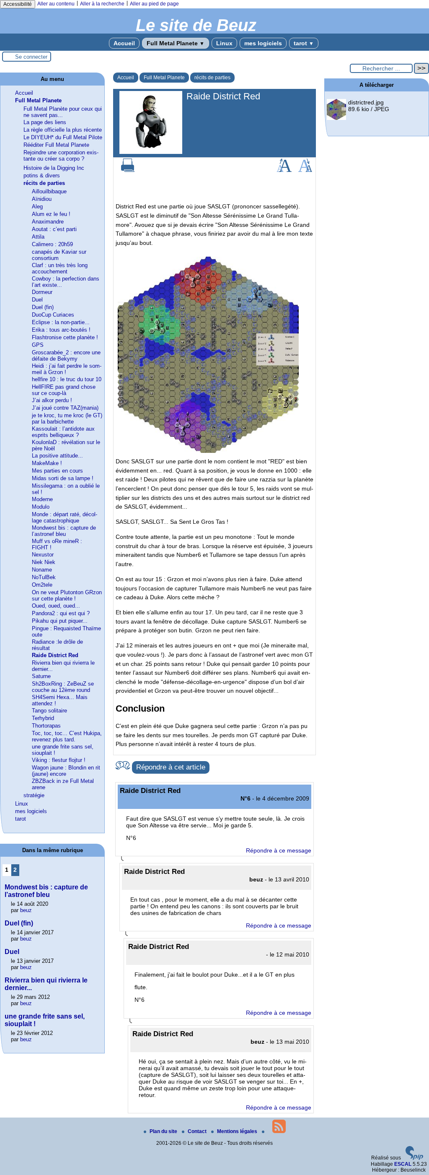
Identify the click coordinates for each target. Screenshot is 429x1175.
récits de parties (212, 78)
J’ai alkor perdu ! (52, 400)
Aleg (37, 206)
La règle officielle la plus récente (62, 130)
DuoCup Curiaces (53, 315)
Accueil (124, 43)
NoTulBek (44, 577)
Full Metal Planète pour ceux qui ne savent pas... (62, 112)
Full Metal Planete (175, 43)
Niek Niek (43, 562)
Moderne (42, 499)
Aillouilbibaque (49, 191)
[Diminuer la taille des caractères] (305, 170)
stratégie (33, 795)
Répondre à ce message (278, 850)
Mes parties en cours (57, 471)
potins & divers (41, 175)
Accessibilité (17, 4)
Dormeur (42, 292)
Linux (224, 43)
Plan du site (164, 1131)
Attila (38, 237)
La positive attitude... (57, 455)
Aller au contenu (56, 4)
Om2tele (42, 585)
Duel (37, 299)
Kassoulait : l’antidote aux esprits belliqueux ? (63, 432)
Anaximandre (48, 221)
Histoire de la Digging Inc (53, 168)
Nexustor (43, 554)
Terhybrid (43, 718)
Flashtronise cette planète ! (65, 337)
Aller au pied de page (154, 4)
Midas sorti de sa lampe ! (62, 478)
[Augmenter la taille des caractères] (284, 170)
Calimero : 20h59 (52, 244)
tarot (304, 43)
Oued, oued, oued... (56, 606)
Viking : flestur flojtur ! (58, 760)
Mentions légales (237, 1131)
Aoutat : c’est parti (54, 229)
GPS (38, 345)
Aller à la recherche (102, 4)
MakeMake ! (47, 463)
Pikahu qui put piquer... (60, 621)
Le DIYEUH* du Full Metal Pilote (62, 137)
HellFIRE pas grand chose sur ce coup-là (64, 390)
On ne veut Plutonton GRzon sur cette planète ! (67, 595)
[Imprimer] (127, 170)
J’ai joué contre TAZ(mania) (65, 408)
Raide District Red (55, 655)
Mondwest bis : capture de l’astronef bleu (64, 531)
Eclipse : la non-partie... (61, 322)
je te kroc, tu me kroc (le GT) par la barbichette (67, 418)
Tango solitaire (49, 710)
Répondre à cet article (170, 767)
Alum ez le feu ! (51, 214)
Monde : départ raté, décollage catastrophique (64, 517)
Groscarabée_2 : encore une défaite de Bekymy (66, 355)
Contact (198, 1131)
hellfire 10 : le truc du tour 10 (66, 379)
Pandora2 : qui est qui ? (61, 613)
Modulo (40, 507)
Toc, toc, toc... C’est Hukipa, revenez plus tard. (67, 736)
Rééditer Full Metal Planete (56, 145)
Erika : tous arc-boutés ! (61, 330)
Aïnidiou (42, 199)
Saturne (41, 676)
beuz (26, 910)
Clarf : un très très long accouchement (60, 268)
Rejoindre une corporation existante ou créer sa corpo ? (60, 155)
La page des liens (44, 122)
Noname (42, 570)
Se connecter (31, 57)
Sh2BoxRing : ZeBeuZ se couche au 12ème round (63, 687)
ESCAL (402, 1164)
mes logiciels (263, 43)
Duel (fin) (43, 307)
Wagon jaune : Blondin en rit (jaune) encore (66, 770)
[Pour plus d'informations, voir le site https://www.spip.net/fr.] (414, 1158)
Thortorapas (46, 726)
